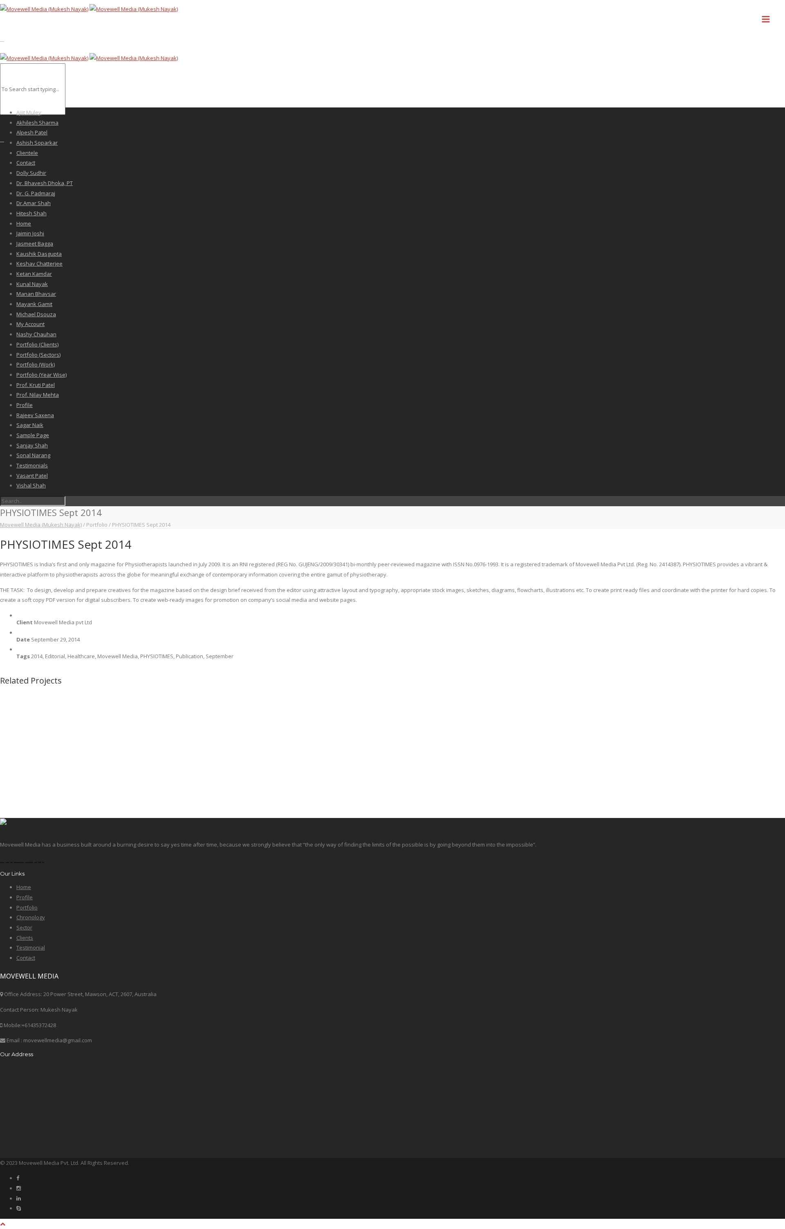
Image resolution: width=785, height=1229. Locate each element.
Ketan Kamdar (34, 273)
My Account (30, 324)
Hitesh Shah (31, 213)
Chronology (30, 917)
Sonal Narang (33, 455)
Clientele (27, 152)
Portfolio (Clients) (37, 344)
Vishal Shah (31, 485)
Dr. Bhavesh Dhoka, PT (44, 183)
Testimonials (32, 465)
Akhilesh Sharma (37, 122)
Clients (24, 937)
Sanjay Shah (32, 445)
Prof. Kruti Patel (35, 385)
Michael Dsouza (36, 314)
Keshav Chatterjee (39, 263)
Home (23, 223)
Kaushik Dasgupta (39, 253)
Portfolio (27, 907)
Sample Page (32, 435)
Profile (24, 405)
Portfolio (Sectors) (38, 354)
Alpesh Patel (31, 132)
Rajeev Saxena (35, 415)
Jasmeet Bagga (34, 243)
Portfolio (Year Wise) (41, 374)
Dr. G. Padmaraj (35, 193)
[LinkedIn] (18, 1198)
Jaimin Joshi (30, 233)
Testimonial (30, 947)
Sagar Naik (29, 425)
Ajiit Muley (28, 112)
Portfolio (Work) (35, 364)
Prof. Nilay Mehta (37, 394)
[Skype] (18, 1208)
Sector (24, 927)
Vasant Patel (32, 475)
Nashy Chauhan (36, 334)
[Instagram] (18, 1188)
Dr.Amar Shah (33, 203)
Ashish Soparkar (37, 142)
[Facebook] (17, 1178)
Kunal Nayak (32, 284)
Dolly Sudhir (31, 173)
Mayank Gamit (34, 304)
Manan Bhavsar (36, 293)
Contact (25, 162)
